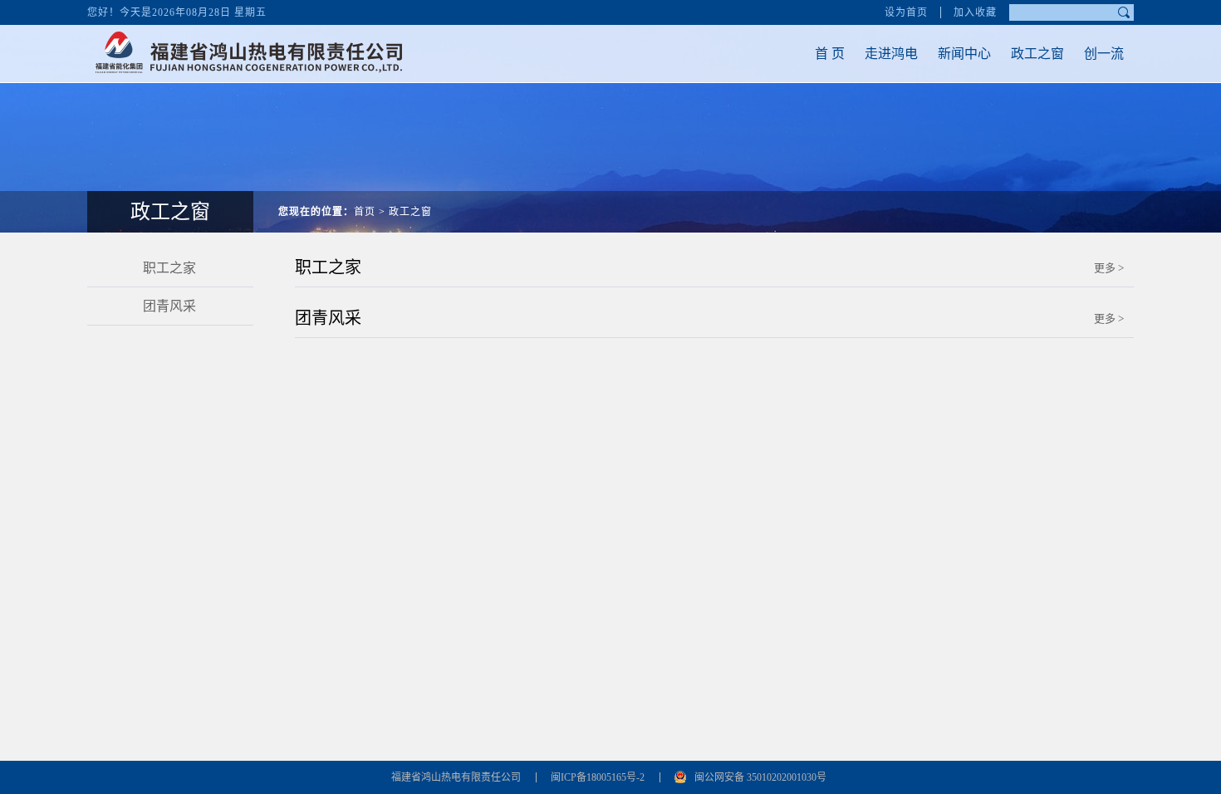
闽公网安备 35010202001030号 (760, 777)
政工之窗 (1037, 54)
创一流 (1104, 54)
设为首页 (906, 12)
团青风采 (169, 306)
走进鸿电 (891, 54)
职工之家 (169, 268)
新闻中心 (964, 54)
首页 (364, 212)
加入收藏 (975, 12)
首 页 (830, 54)
